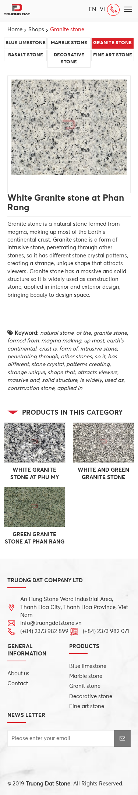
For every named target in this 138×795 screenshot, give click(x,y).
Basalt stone (25, 55)
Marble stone (69, 43)
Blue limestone (26, 43)
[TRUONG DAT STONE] (17, 9)
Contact (17, 683)
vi (102, 9)
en (92, 9)
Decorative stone (69, 58)
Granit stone (84, 686)
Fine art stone (112, 55)
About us (18, 673)
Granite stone (112, 43)
